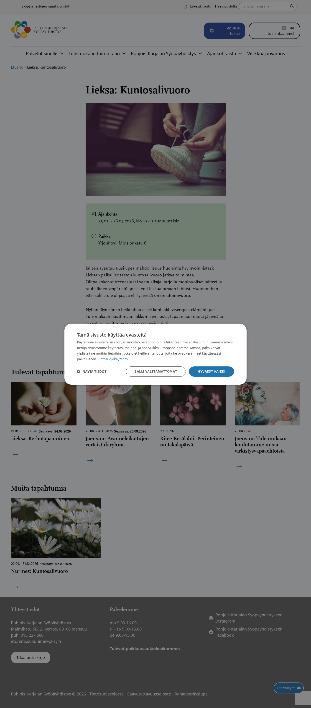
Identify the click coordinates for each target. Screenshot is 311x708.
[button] (92, 371)
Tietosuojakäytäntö (113, 359)
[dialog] (155, 353)
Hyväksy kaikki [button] (211, 371)
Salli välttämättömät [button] (156, 371)
